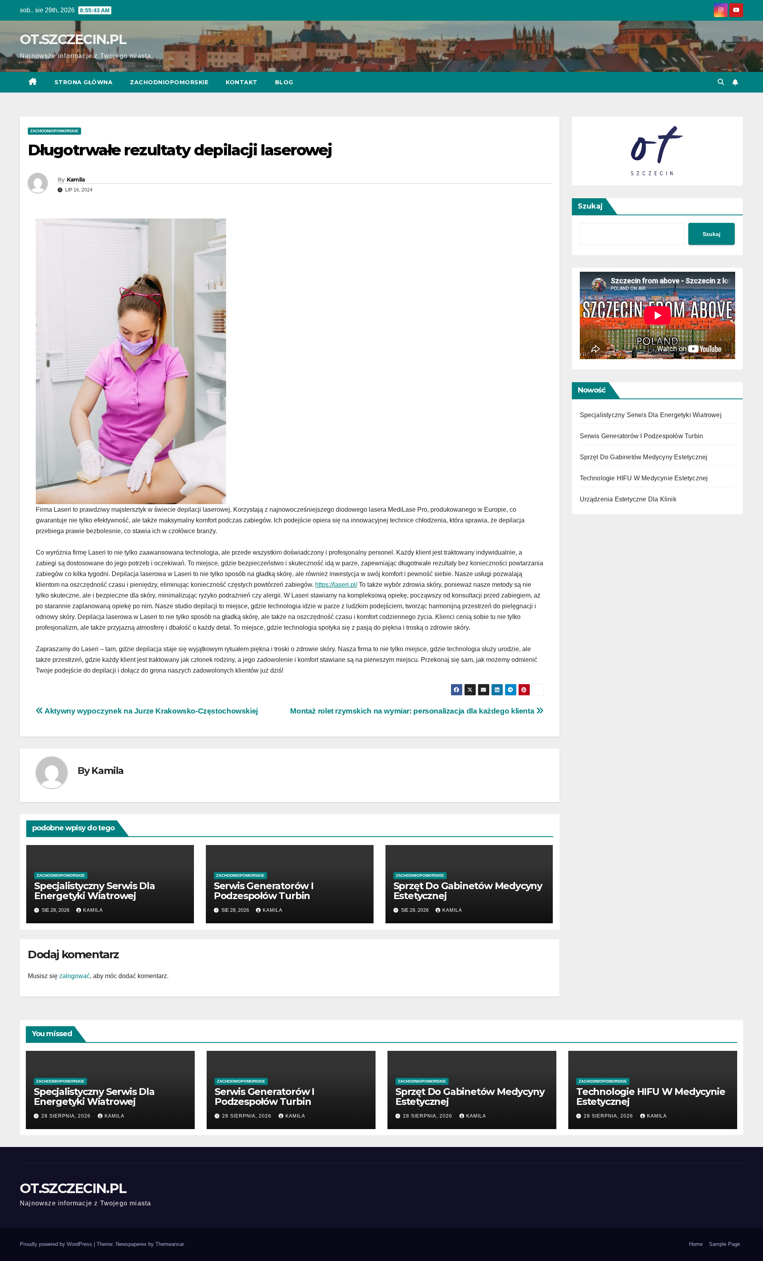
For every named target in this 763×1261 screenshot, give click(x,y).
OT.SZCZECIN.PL (73, 39)
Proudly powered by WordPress (57, 1244)
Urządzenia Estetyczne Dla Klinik (628, 499)
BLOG (284, 82)
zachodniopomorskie (169, 82)
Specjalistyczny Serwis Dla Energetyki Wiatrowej (94, 890)
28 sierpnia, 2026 (66, 1116)
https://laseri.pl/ (336, 584)
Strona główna (83, 82)
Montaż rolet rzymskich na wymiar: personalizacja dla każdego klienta (413, 711)
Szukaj (590, 206)
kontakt (242, 82)
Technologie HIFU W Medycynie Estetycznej (644, 478)
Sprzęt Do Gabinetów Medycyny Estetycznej (467, 890)
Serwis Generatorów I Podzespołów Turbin (264, 890)
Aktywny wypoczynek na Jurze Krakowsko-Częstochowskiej (150, 711)
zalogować (74, 976)
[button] (721, 82)
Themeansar (169, 1244)
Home (696, 1244)
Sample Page (724, 1244)
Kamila (76, 179)
